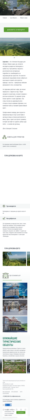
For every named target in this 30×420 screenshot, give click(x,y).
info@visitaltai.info (15, 396)
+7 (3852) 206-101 (7, 396)
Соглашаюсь (21, 412)
